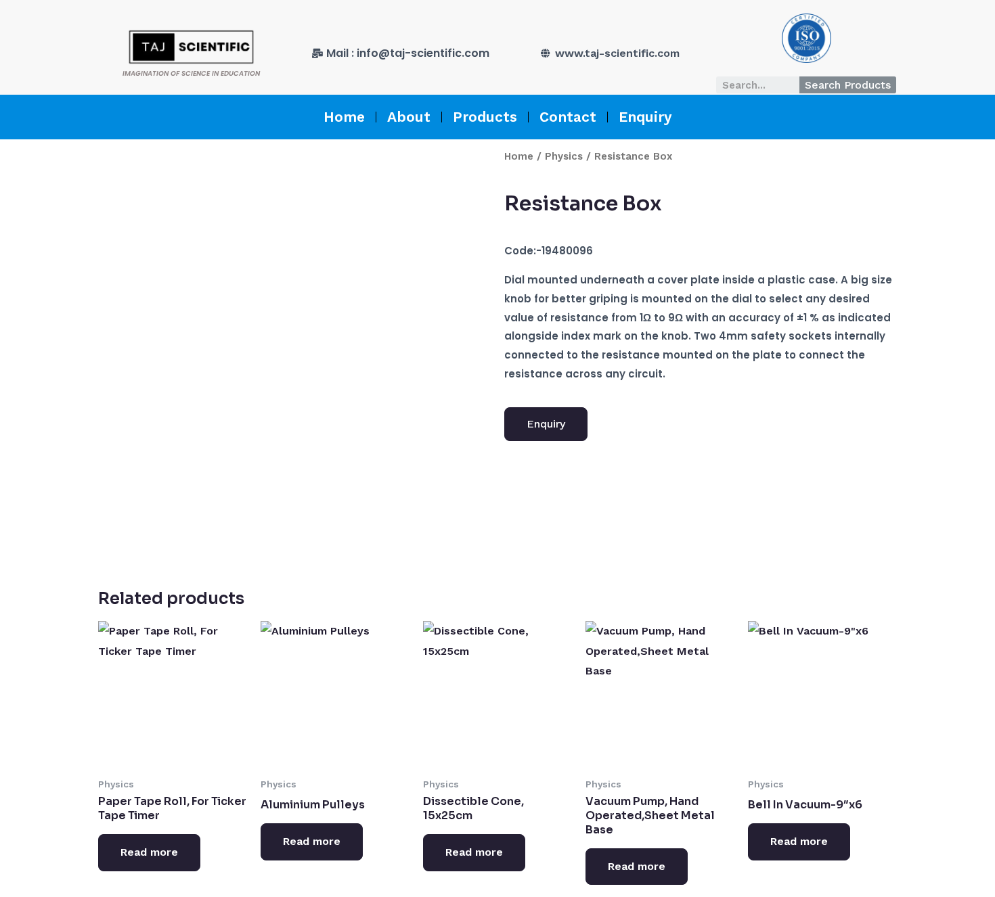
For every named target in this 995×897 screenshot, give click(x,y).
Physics (564, 156)
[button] (546, 424)
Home (344, 116)
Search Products (848, 84)
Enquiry (645, 116)
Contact (567, 116)
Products (485, 116)
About (408, 116)
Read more (149, 852)
